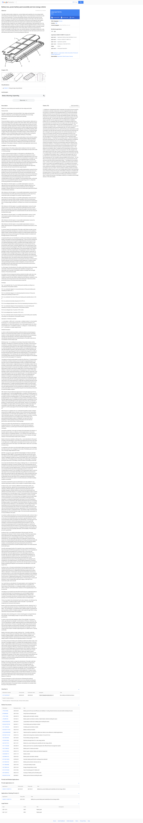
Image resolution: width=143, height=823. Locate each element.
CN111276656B (5, 745)
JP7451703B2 (5, 716)
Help (89, 821)
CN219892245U (5, 767)
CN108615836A (5, 740)
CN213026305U (5, 737)
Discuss (71, 56)
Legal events (61, 52)
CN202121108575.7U (6, 789)
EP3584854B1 (5, 713)
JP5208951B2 (5, 718)
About (54, 821)
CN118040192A (5, 761)
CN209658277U (5, 753)
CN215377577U (5, 743)
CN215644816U (5, 772)
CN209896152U (5, 756)
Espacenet (59, 56)
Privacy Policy (83, 821)
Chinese (60, 21)
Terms (76, 821)
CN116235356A (5, 695)
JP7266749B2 (5, 710)
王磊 (56, 23)
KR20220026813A (6, 721)
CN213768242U (5, 748)
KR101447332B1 (5, 770)
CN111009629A (5, 727)
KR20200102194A (6, 775)
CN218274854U (5, 751)
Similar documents (69, 52)
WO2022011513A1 (6, 729)
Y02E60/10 (6, 88)
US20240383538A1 (6, 732)
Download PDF (56, 17)
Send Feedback (61, 821)
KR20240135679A (6, 724)
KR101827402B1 (5, 759)
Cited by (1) (55, 52)
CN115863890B (5, 764)
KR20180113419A (6, 735)
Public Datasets (70, 821)
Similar (72, 17)
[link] (12, 88)
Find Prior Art (65, 17)
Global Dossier (65, 56)
